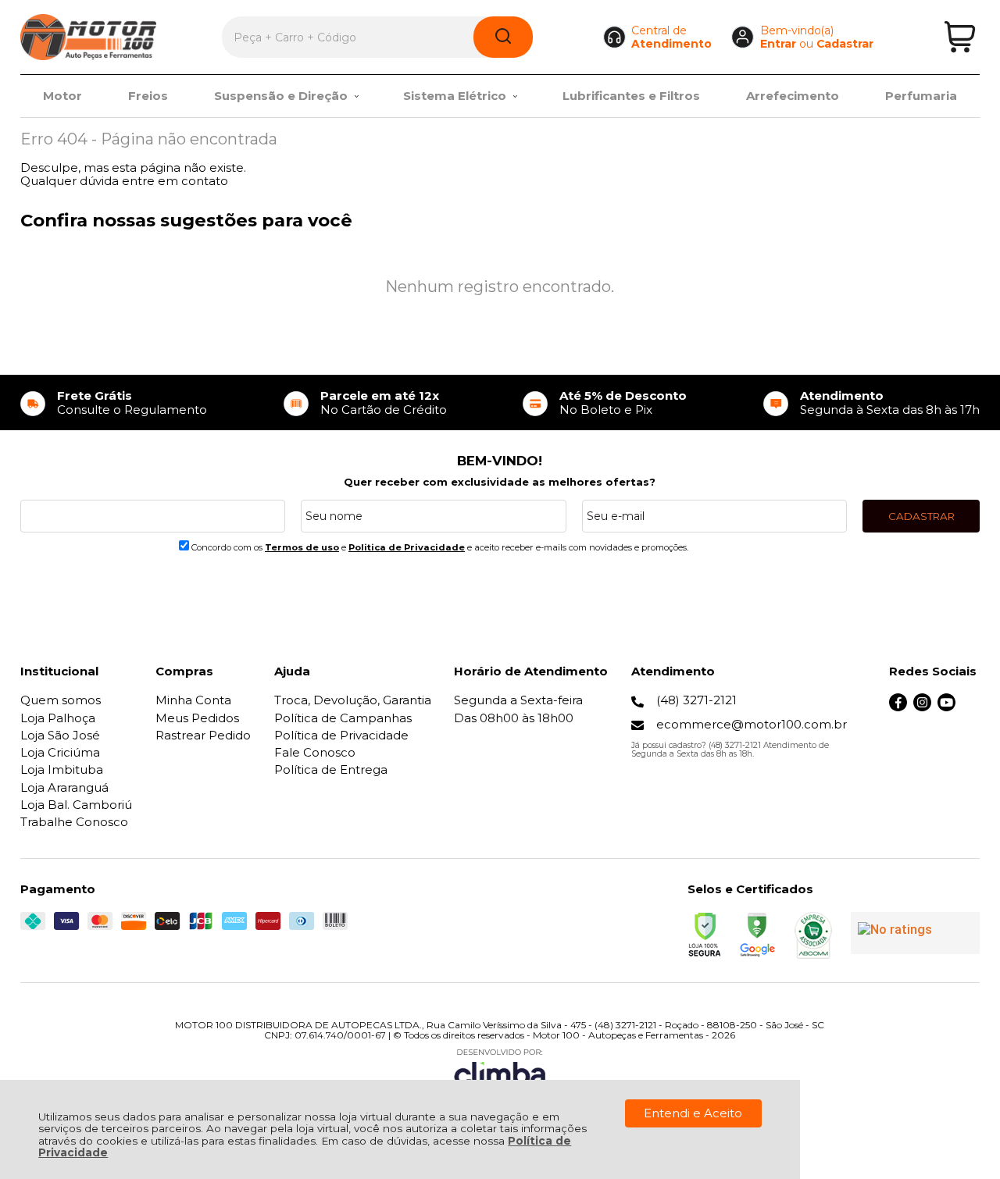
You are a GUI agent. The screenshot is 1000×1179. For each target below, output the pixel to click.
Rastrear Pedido (203, 735)
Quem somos (60, 700)
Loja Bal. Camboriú (76, 804)
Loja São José (60, 735)
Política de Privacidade (341, 735)
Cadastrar (844, 44)
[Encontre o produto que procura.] (503, 37)
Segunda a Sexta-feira (518, 700)
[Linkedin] (971, 707)
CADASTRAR (921, 516)
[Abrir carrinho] (960, 37)
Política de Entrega (331, 769)
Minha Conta (193, 700)
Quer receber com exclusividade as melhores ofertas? (499, 482)
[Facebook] (898, 707)
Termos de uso (302, 547)
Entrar (778, 44)
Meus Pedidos (197, 718)
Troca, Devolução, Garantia (352, 700)
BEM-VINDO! (499, 460)
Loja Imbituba (61, 769)
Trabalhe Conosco (74, 821)
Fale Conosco (314, 752)
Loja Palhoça (57, 718)
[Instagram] (922, 707)
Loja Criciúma (60, 752)
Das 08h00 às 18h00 (513, 718)
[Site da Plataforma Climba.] (500, 1070)
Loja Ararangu (64, 787)
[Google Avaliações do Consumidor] (915, 933)
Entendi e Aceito (693, 1113)
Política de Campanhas (343, 718)
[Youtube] (946, 707)
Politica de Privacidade (406, 547)
